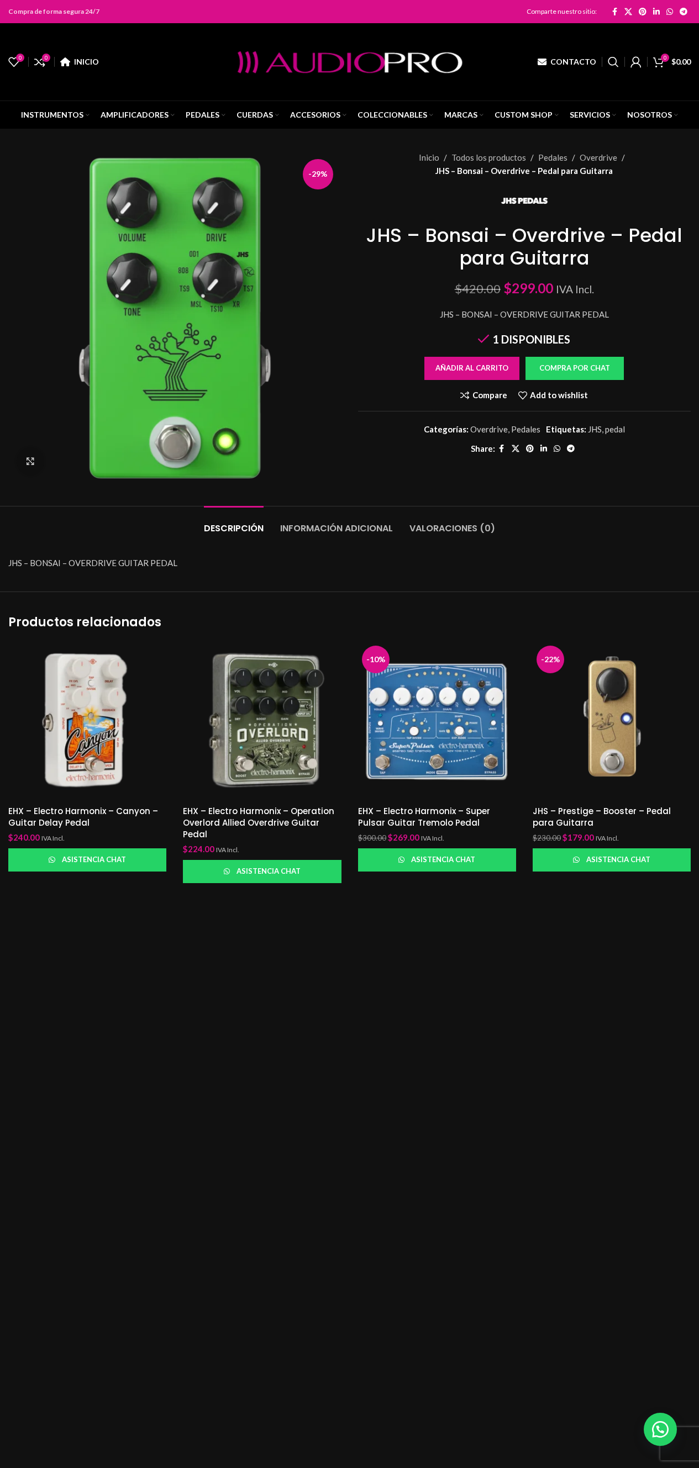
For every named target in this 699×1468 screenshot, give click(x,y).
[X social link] (628, 11)
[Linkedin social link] (656, 11)
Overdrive (598, 157)
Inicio (429, 157)
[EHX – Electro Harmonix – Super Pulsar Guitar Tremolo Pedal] (437, 721)
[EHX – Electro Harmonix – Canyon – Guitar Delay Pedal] (87, 721)
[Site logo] (350, 61)
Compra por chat (574, 367)
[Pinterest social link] (642, 11)
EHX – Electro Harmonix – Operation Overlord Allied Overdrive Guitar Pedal (258, 822)
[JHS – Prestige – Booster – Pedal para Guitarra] (612, 721)
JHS (595, 429)
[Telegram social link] (683, 11)
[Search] (613, 62)
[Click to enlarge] (30, 461)
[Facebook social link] (614, 11)
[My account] (636, 62)
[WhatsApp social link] (669, 11)
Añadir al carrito (471, 367)
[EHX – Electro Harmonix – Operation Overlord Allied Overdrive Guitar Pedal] (262, 721)
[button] (574, 368)
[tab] (234, 523)
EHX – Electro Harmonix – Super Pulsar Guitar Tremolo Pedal (424, 816)
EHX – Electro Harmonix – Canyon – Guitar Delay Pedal (83, 816)
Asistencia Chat (94, 859)
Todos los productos (488, 157)
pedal (615, 429)
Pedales (552, 157)
